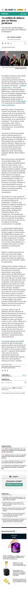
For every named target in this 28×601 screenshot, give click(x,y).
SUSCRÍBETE (20, 9)
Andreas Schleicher (8, 105)
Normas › (24, 375)
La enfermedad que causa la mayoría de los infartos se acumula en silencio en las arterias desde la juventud (13, 504)
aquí (24, 393)
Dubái (3, 382)
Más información (5, 389)
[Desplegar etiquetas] (25, 382)
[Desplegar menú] (3, 10)
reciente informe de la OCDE (14, 341)
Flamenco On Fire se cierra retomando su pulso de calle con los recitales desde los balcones (14, 456)
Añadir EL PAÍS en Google (9, 47)
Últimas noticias (6, 446)
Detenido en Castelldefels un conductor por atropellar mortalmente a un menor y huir (14, 467)
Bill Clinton (22, 101)
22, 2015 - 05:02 (15, 39)
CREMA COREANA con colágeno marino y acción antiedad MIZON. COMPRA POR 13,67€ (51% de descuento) (14, 557)
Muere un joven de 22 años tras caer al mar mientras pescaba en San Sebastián (13, 461)
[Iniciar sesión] (25, 10)
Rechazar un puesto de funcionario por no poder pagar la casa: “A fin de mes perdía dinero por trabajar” (14, 509)
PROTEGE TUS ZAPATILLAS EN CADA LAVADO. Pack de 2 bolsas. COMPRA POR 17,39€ (19, 580)
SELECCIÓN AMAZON (14, 536)
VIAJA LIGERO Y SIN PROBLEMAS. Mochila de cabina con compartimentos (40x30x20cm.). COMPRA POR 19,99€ (19, 573)
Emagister (24, 14)
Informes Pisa (9, 382)
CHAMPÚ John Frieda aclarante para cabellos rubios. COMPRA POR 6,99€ (19, 564)
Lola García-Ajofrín (14, 37)
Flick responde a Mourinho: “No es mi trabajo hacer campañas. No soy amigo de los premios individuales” (14, 450)
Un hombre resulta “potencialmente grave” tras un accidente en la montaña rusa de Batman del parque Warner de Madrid (14, 498)
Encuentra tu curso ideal (14, 484)
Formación (4, 13)
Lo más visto (5, 493)
